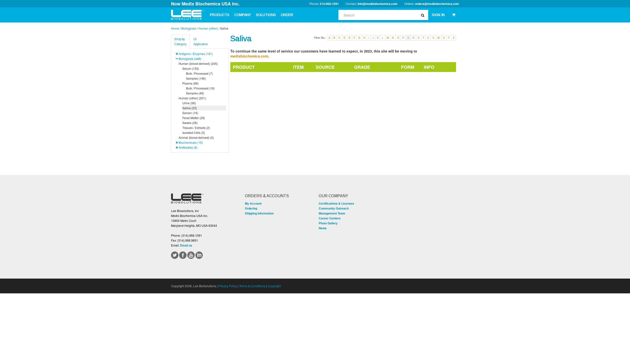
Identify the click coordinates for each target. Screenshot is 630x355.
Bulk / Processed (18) (200, 88)
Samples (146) (196, 78)
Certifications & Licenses (336, 203)
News (323, 228)
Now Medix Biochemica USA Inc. (205, 3)
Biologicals (188, 28)
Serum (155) (190, 68)
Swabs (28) (190, 123)
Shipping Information (259, 213)
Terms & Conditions (252, 286)
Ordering (251, 208)
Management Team (332, 213)
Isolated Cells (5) (193, 132)
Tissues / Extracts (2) (196, 127)
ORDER (287, 15)
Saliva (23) (189, 108)
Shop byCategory (180, 41)
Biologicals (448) (190, 58)
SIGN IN (438, 15)
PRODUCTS (219, 15)
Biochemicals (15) (191, 142)
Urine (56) (189, 103)
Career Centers (330, 218)
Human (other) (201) (192, 98)
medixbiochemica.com (249, 55)
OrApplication (200, 41)
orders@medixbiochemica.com (437, 3)
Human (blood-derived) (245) (198, 63)
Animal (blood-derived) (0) (196, 137)
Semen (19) (190, 113)
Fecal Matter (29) (193, 118)
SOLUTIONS (266, 15)
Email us (186, 245)
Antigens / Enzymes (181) (196, 54)
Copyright (274, 286)
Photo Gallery (328, 223)
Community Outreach (334, 208)
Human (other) (208, 28)
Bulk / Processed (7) (199, 73)
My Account (253, 203)
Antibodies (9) (188, 147)
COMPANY (242, 15)
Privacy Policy (227, 286)
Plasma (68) (190, 83)
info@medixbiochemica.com (377, 3)
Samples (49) (195, 93)
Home (175, 28)
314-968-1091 (329, 3)
